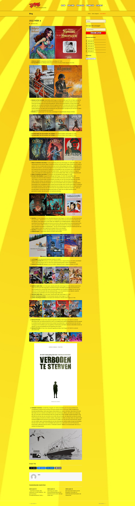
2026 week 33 (69, 489)
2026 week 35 (32, 489)
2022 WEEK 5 (102, 503)
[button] (105, 5)
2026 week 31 (91, 51)
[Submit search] (104, 21)
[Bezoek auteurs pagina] (33, 476)
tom (39, 475)
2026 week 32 (91, 48)
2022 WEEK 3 (32, 503)
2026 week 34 (51, 489)
